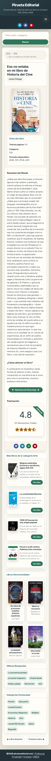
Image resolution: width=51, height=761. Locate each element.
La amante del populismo (15, 651)
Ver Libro (37, 482)
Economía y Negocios (17, 713)
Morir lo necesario (35, 607)
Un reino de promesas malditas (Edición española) (15, 611)
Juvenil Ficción (15, 707)
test (40, 684)
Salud (31, 724)
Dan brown (29, 684)
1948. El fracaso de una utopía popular (29, 521)
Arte (15, 53)
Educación (23, 701)
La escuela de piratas (17, 673)
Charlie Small (36, 678)
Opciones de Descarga (25, 390)
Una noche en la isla (35, 652)
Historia (11, 718)
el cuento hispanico (17, 678)
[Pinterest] (31, 25)
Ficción (11, 701)
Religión (35, 713)
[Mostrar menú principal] (46, 19)
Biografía (12, 729)
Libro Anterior (15, 739)
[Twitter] (19, 25)
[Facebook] (25, 25)
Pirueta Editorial (25, 5)
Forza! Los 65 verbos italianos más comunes (30, 548)
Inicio (8, 53)
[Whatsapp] (28, 446)
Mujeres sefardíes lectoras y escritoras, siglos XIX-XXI (30, 465)
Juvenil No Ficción (16, 724)
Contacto (27, 757)
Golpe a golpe (14, 684)
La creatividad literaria (30, 494)
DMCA (36, 757)
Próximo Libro (35, 739)
